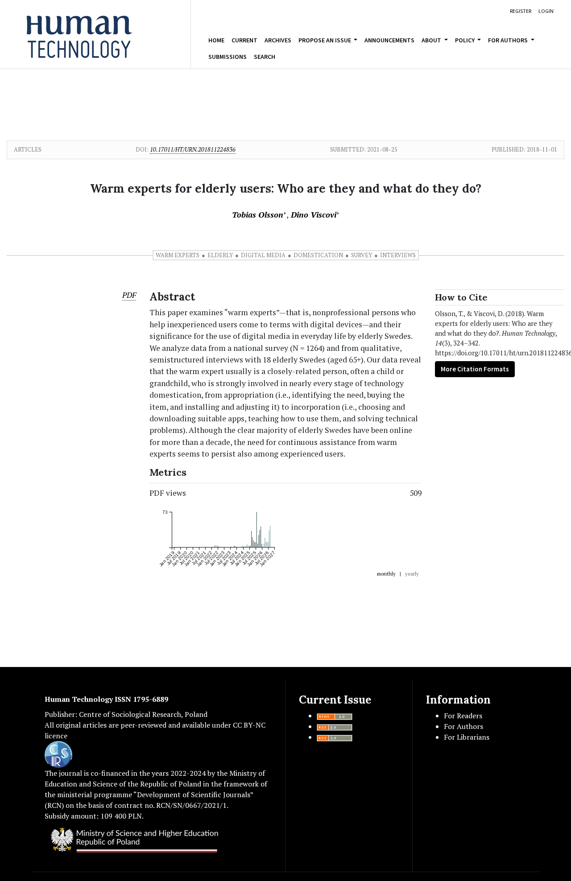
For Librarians (466, 737)
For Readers (463, 715)
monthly (386, 574)
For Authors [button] (508, 40)
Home (216, 40)
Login (546, 11)
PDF (129, 295)
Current (244, 40)
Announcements (389, 40)
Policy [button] (465, 40)
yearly (412, 574)
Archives (278, 40)
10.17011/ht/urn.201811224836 (193, 149)
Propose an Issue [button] (325, 40)
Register (520, 11)
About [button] (432, 40)
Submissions (227, 57)
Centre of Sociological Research (130, 714)
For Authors (463, 726)
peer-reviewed (143, 725)
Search (264, 57)
